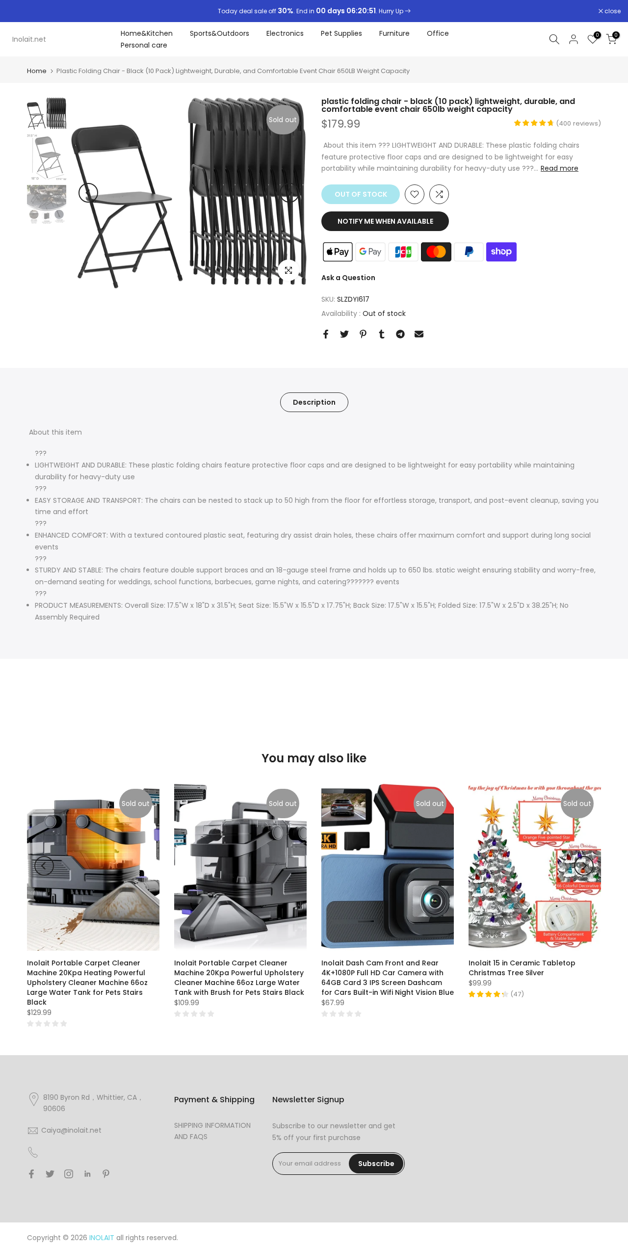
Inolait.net (29, 39)
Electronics (285, 33)
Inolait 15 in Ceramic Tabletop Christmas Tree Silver (522, 968)
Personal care (144, 45)
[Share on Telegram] (400, 334)
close (20, 11)
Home (37, 71)
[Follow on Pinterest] (106, 1174)
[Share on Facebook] (325, 334)
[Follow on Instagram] (68, 1174)
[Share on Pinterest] (363, 334)
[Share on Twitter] (344, 334)
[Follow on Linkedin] (87, 1174)
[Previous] (88, 193)
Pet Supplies (341, 33)
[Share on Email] (419, 334)
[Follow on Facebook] (31, 1174)
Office (438, 33)
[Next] (289, 193)
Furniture (394, 33)
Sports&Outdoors (219, 33)
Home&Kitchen (147, 33)
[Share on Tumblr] (381, 334)
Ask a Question (348, 278)
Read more (559, 168)
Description (314, 402)
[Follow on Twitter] (50, 1174)
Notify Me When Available (385, 221)
